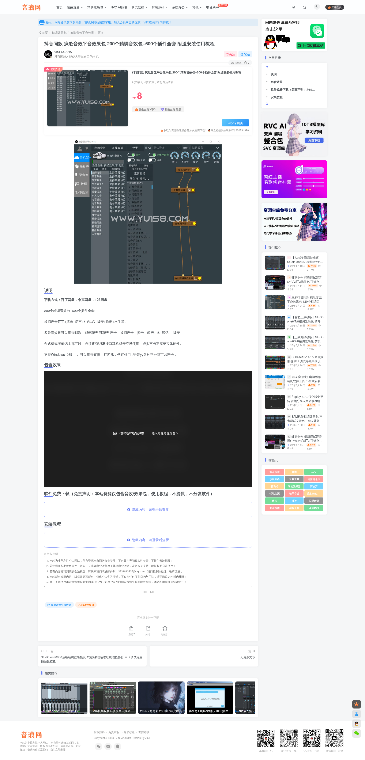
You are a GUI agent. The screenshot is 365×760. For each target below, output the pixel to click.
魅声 (294, 472)
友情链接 (143, 732)
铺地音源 (275, 493)
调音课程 (275, 507)
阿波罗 (314, 486)
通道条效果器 (314, 493)
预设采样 (275, 479)
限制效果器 (294, 486)
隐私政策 (129, 732)
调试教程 (314, 507)
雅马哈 (274, 486)
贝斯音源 (314, 500)
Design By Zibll (141, 738)
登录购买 (237, 123)
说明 (274, 74)
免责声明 (113, 732)
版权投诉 (99, 732)
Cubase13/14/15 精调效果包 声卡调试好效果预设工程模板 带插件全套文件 (305, 361)
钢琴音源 (294, 493)
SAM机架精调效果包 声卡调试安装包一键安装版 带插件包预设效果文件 (305, 421)
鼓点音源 (275, 472)
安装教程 (277, 97)
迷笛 (274, 500)
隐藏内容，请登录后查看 (149, 509)
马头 (313, 472)
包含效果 (277, 82)
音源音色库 (314, 479)
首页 (44, 32)
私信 (247, 54)
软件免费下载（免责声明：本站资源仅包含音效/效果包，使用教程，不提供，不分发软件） (294, 89)
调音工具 (294, 507)
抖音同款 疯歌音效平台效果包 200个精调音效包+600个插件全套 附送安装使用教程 (129, 43)
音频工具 (294, 479)
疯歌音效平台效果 (82, 32)
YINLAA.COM (63, 52)
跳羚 (294, 500)
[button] (261, 178)
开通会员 (336, 7)
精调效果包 (59, 32)
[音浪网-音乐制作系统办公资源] (31, 734)
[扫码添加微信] (356, 733)
